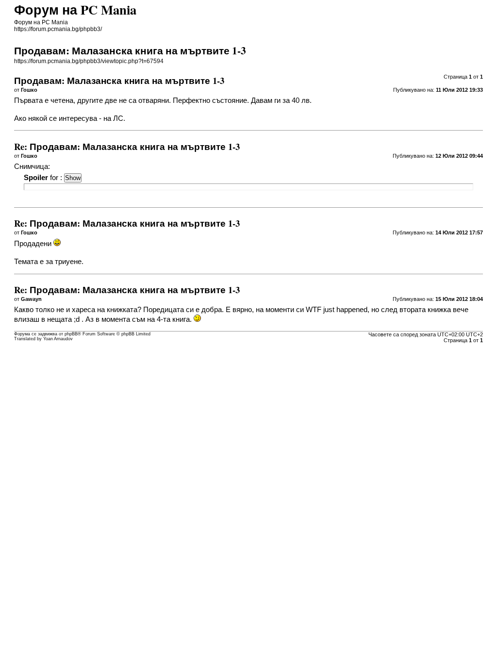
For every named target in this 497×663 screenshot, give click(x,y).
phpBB (71, 334)
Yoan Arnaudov (58, 338)
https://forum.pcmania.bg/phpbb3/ (58, 29)
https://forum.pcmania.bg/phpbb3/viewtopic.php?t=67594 (89, 61)
